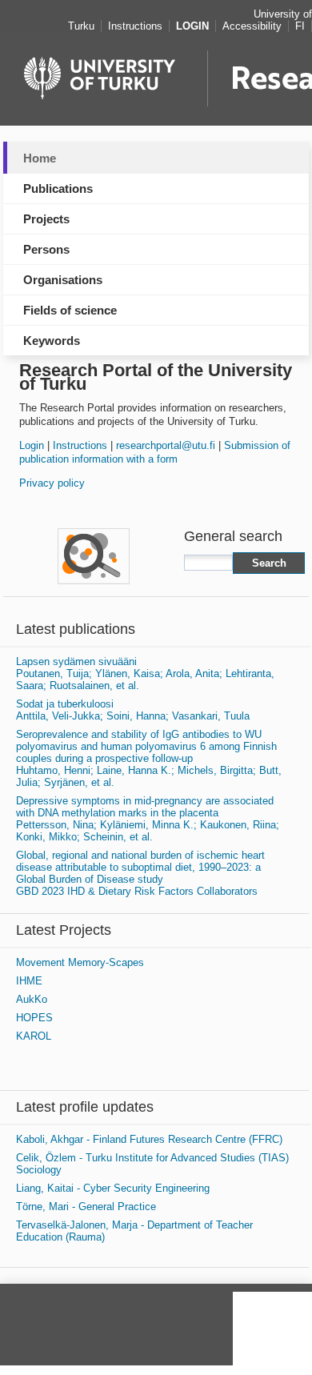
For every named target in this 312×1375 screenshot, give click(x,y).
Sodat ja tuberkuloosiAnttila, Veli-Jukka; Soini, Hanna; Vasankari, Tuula (133, 710)
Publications (58, 188)
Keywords (51, 340)
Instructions (80, 445)
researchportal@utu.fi (165, 445)
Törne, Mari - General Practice (86, 1207)
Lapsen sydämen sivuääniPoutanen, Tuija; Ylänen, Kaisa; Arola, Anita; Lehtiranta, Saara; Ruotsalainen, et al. (145, 673)
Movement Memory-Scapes (80, 962)
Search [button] (269, 563)
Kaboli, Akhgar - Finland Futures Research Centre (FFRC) (149, 1139)
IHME (29, 981)
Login (31, 445)
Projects (46, 219)
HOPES (34, 1018)
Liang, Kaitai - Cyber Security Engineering (113, 1188)
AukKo (31, 999)
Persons (46, 249)
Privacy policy (52, 483)
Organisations (62, 280)
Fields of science (70, 310)
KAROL (33, 1036)
